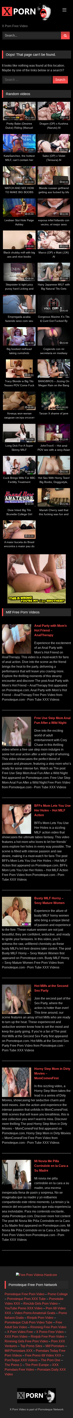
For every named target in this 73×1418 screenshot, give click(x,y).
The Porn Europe (37, 1365)
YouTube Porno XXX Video (23, 1308)
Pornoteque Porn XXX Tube (26, 1299)
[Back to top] (61, 1406)
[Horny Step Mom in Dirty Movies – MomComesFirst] (16, 1096)
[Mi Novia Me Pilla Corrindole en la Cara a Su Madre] (16, 1188)
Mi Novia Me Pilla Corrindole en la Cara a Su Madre (51, 1165)
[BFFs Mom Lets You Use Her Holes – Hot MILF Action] (16, 832)
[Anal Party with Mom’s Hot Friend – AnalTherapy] (16, 652)
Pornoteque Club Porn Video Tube (28, 1322)
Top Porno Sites (31, 1346)
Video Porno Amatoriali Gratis (34, 1313)
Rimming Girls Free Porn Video (26, 1341)
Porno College (58, 1294)
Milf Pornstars (55, 1346)
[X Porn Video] (30, 12)
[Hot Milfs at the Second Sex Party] (16, 1013)
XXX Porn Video (16, 1336)
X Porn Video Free (20, 1332)
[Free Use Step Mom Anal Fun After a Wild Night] (16, 745)
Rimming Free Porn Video (48, 1327)
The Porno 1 (13, 1365)
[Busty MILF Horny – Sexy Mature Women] (16, 925)
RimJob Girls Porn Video (40, 1303)
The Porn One (50, 1360)
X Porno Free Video (50, 1332)
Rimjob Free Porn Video (47, 1336)
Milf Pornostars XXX (19, 1350)
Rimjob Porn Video (40, 1317)
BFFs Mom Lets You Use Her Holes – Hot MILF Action (52, 810)
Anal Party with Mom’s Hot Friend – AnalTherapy (50, 630)
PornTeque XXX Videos (21, 1360)
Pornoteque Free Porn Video (24, 1294)
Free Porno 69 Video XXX (43, 1355)
